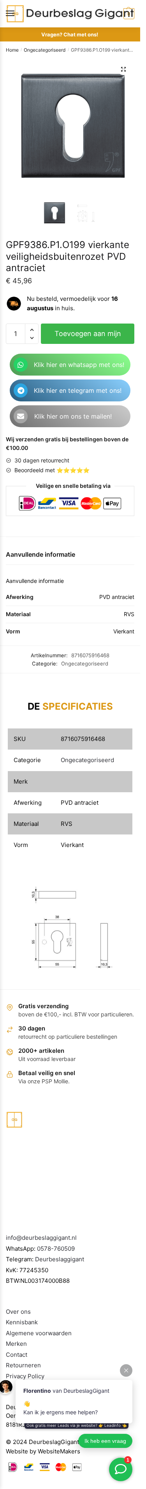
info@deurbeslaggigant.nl (41, 1237)
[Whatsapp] (21, 365)
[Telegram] (21, 390)
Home (12, 50)
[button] (123, 69)
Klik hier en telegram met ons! (77, 390)
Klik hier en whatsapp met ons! (79, 365)
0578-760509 (56, 1248)
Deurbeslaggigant (59, 1259)
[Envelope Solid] (21, 416)
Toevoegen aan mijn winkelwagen (88, 336)
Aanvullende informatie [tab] (40, 554)
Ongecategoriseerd (44, 50)
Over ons (18, 1311)
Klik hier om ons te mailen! (73, 416)
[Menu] (17, 14)
